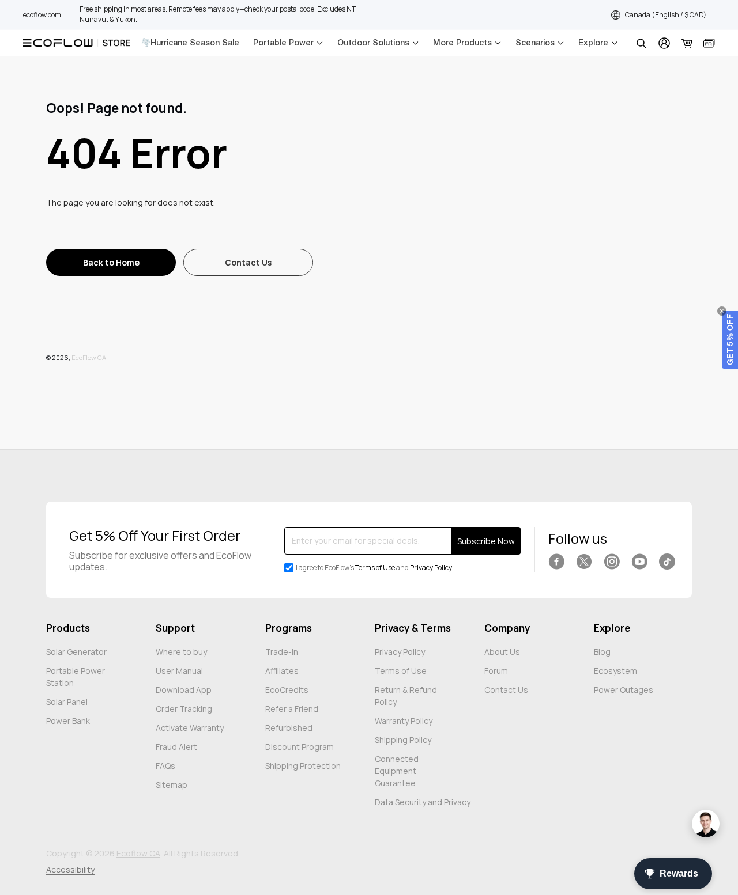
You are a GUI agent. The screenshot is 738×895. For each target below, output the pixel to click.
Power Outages (623, 689)
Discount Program (299, 746)
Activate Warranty (190, 727)
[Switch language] (709, 43)
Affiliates (282, 670)
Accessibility (70, 869)
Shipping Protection (303, 765)
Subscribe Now (486, 541)
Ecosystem (615, 670)
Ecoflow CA (138, 853)
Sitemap (171, 784)
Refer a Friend (291, 708)
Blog (602, 651)
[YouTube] (639, 561)
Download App (184, 689)
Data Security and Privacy (422, 802)
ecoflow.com (42, 15)
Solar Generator (76, 651)
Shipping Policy (403, 739)
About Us (502, 651)
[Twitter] (584, 561)
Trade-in (281, 651)
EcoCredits (286, 689)
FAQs (165, 765)
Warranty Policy (403, 720)
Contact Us (506, 689)
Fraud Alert (176, 746)
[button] (730, 340)
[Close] (721, 311)
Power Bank (68, 720)
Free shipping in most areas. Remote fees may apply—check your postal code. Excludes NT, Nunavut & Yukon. (218, 14)
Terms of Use (375, 567)
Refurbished (288, 727)
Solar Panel (67, 701)
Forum (496, 670)
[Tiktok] (667, 561)
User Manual (179, 670)
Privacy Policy (431, 567)
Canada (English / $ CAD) (665, 15)
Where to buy (181, 651)
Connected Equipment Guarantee (397, 770)
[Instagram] (612, 561)
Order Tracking (184, 708)
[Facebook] (556, 561)
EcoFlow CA (88, 357)
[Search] (641, 43)
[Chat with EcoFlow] (706, 823)
